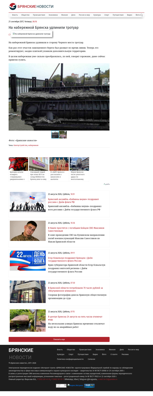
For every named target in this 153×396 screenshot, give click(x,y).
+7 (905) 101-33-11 (57, 379)
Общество (25, 15)
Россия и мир (84, 15)
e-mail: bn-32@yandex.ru (107, 379)
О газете (114, 354)
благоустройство (20, 145)
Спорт (106, 15)
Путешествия (118, 15)
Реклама (125, 354)
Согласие (91, 359)
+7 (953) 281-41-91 (43, 379)
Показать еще (59, 339)
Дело (73, 15)
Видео (129, 15)
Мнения (64, 15)
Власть (15, 15)
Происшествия (39, 15)
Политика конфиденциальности (70, 359)
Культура (97, 15)
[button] (107, 65)
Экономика (53, 15)
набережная (33, 145)
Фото (104, 354)
